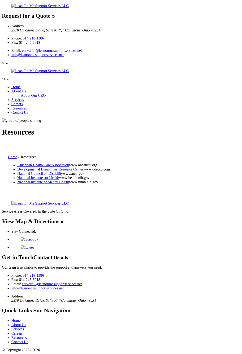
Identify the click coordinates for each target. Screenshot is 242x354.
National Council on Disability (40, 173)
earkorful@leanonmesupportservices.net (52, 50)
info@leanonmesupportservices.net (37, 55)
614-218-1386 (33, 38)
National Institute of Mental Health (43, 182)
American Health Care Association (43, 165)
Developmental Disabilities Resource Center (50, 169)
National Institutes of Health (38, 178)
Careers (17, 104)
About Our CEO (33, 95)
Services (17, 100)
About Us (18, 91)
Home (16, 87)
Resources (19, 108)
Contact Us (19, 112)
